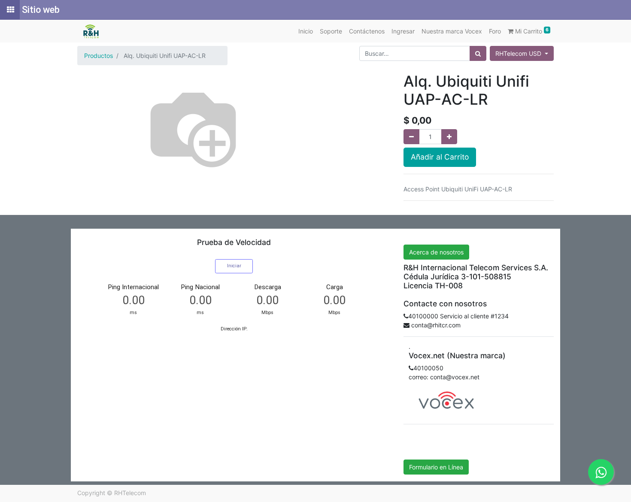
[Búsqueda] (478, 53)
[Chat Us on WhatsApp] (601, 472)
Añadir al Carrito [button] (440, 156)
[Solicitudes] (10, 10)
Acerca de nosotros (436, 252)
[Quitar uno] (411, 136)
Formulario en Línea (436, 467)
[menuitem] (305, 31)
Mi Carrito (531, 31)
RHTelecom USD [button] (519, 53)
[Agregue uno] (449, 136)
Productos (98, 55)
